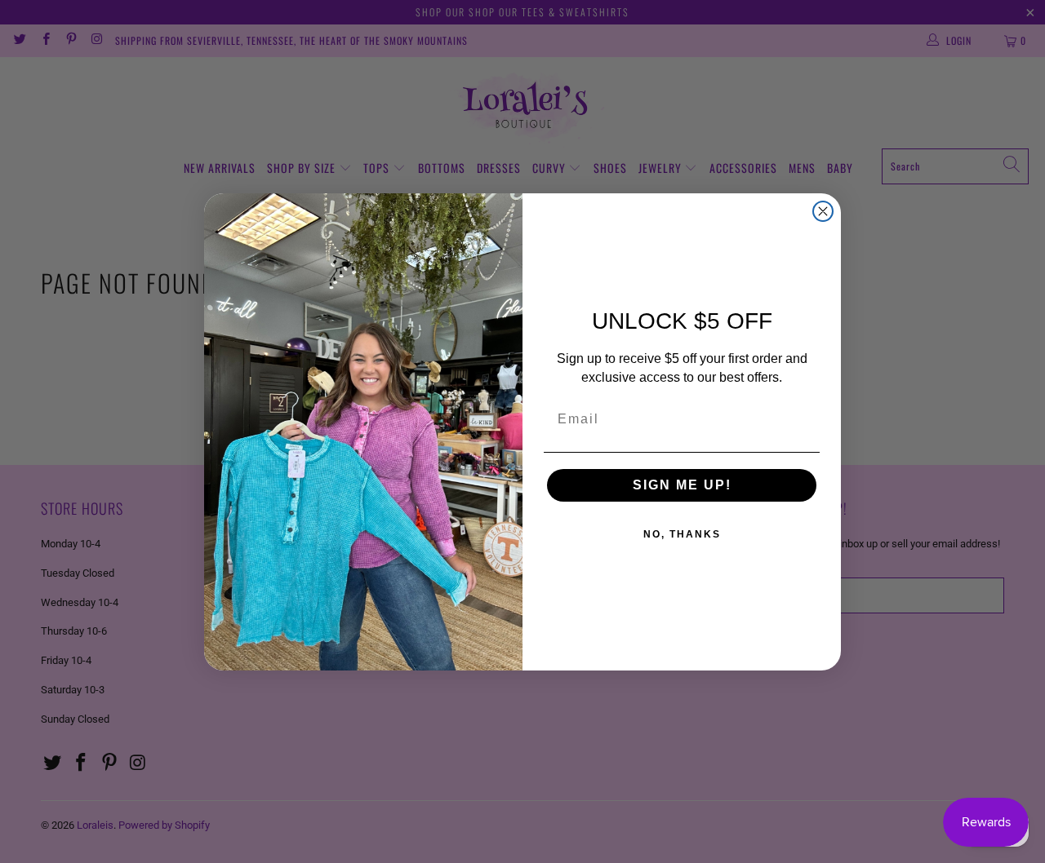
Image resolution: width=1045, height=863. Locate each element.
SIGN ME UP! (682, 485)
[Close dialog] (823, 211)
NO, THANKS (682, 534)
